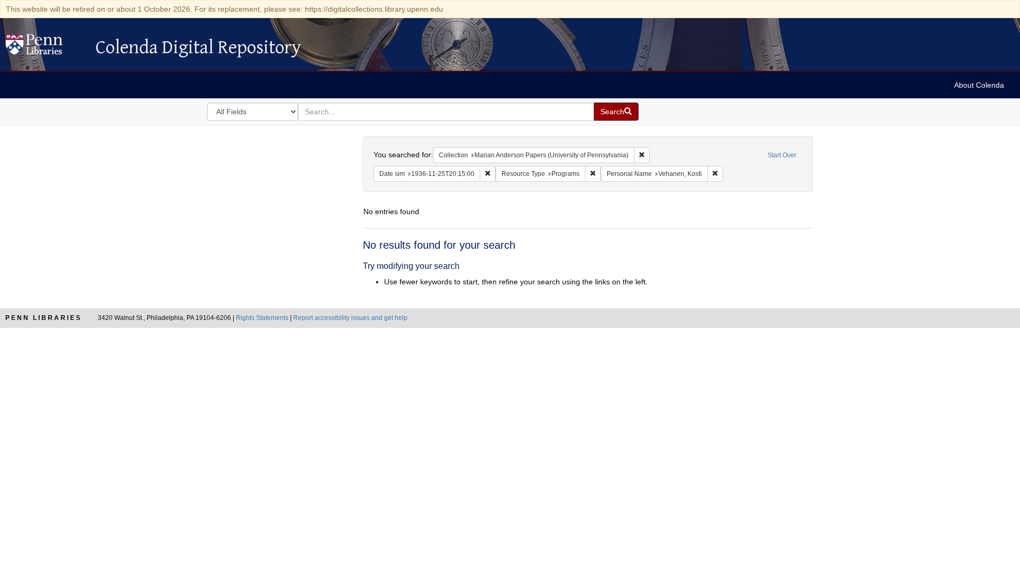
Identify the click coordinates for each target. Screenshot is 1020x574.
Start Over (782, 155)
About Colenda (979, 85)
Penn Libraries (43, 318)
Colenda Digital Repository (45, 47)
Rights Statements (262, 318)
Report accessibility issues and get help (350, 318)
